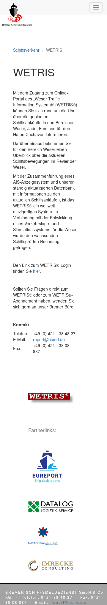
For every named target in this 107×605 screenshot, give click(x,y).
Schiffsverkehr (26, 50)
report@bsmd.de (49, 339)
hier (36, 271)
